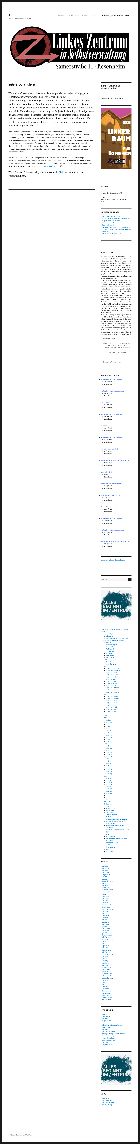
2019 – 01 (109, 746)
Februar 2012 (106, 991)
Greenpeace (109, 828)
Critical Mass (105, 403)
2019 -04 (109, 752)
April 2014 (105, 946)
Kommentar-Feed (108, 1103)
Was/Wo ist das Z (109, 647)
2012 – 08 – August (112, 688)
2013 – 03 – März (111, 701)
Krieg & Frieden (107, 1027)
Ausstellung (106, 1016)
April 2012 (105, 987)
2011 (105, 660)
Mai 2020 (105, 913)
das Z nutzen (110, 658)
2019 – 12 (109, 765)
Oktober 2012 (106, 976)
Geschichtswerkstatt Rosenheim (116, 819)
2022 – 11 (109, 795)
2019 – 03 (109, 750)
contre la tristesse (111, 815)
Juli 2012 (105, 980)
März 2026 (105, 870)
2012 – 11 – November (113, 670)
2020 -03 (109, 774)
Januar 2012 (106, 993)
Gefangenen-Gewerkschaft (115, 825)
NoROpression (110, 847)
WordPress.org (107, 1105)
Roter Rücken (110, 851)
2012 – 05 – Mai (111, 681)
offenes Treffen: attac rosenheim (111, 495)
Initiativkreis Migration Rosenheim (117, 830)
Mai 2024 (105, 883)
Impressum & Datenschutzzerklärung (113, 560)
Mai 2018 (105, 920)
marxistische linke (112, 843)
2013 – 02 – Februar (112, 698)
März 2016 (105, 931)
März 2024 (105, 885)
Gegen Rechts (106, 1021)
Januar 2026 (106, 872)
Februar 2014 (106, 950)
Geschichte (106, 1023)
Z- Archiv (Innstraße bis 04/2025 (115, 16)
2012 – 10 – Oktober (112, 692)
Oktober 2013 (106, 952)
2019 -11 (108, 763)
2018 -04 (109, 726)
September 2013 (107, 954)
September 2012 (107, 978)
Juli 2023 (105, 894)
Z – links (109, 653)
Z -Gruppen (108, 804)
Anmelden (105, 1098)
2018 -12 (108, 741)
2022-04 (109, 780)
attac (107, 806)
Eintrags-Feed (107, 1100)
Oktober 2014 (106, 937)
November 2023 (107, 890)
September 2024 (107, 881)
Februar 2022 (106, 905)
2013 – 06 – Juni (111, 707)
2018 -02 (109, 722)
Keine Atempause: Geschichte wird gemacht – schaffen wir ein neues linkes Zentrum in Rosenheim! (116, 229)
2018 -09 (109, 737)
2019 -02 (109, 748)
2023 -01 (109, 800)
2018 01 (108, 720)
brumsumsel (110, 810)
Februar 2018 (106, 926)
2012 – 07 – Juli (111, 686)
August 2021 (106, 907)
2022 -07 (109, 787)
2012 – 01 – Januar (112, 673)
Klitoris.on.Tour (111, 836)
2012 (105, 666)
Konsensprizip (49, 166)
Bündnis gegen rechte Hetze (110, 449)
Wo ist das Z (110, 649)
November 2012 (107, 974)
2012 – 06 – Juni (111, 683)
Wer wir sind (110, 651)
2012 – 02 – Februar (112, 675)
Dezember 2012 (107, 972)
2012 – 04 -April (111, 679)
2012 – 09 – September (113, 690)
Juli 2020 (105, 911)
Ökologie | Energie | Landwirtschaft (113, 1034)
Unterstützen (110, 655)
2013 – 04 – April (111, 703)
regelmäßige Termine (111, 634)
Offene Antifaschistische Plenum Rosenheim (115, 460)
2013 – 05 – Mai (111, 705)
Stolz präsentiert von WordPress (21, 1135)
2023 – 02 (107, 802)
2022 (105, 776)
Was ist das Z (108, 636)
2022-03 (108, 778)
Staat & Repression (108, 1040)
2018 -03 (109, 724)
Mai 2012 (105, 984)
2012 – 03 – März (111, 677)
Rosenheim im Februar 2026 (111, 234)
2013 (105, 694)
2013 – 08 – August (112, 709)
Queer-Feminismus (108, 1038)
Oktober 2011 (106, 999)
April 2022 (105, 900)
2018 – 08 (109, 735)
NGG (107, 849)
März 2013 (105, 965)
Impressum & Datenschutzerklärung (116, 638)
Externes (105, 1019)
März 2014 (105, 948)
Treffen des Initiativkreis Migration (112, 391)
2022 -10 (109, 793)
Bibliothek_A (110, 808)
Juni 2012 (105, 982)
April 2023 (105, 898)
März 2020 (105, 918)
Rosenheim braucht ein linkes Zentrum (73, 16)
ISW (107, 832)
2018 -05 (109, 729)
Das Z (94, 16)
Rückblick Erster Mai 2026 (111, 216)
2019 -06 (109, 757)
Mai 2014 (105, 944)
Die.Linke (109, 817)
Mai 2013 (105, 961)
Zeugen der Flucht (107, 472)
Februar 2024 (106, 888)
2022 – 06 (109, 785)
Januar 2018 (106, 928)
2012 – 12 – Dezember (113, 668)
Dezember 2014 (107, 935)
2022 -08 (109, 789)
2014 (105, 713)
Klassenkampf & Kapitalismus (112, 1025)
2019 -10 (109, 761)
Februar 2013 (106, 967)
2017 (105, 716)
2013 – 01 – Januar (112, 696)
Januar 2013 (106, 969)
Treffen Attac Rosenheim (109, 507)
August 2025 (106, 875)
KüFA (107, 834)
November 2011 (111, 664)
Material (105, 1029)
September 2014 (107, 939)
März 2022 (105, 903)
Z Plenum (104, 426)
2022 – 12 (109, 797)
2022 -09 (109, 791)
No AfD (108, 845)
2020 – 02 (109, 772)
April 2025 (105, 879)
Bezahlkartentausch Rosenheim (111, 379)
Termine (105, 1042)
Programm (107, 642)
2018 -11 (108, 739)
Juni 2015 (105, 933)
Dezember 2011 (111, 662)
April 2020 (105, 916)
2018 (105, 718)
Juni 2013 (105, 959)
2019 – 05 (109, 754)
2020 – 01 (109, 769)
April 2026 (105, 868)
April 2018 (105, 922)
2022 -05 (109, 782)
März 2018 (105, 924)
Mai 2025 (105, 877)
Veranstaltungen (111, 645)
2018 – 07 (109, 733)
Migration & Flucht (108, 1031)
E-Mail (59, 172)
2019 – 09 (109, 759)
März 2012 (105, 989)
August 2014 (106, 941)
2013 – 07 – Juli (111, 711)
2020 (105, 767)
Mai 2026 (105, 866)
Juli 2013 (105, 956)
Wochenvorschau (108, 1044)
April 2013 (105, 963)
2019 (105, 744)
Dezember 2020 (107, 909)
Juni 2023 (105, 896)
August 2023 (106, 892)
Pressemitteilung (108, 1036)
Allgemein (105, 1014)
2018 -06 (109, 731)
